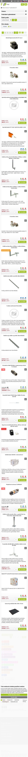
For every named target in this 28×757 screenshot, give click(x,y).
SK (26, 1)
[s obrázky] (22, 33)
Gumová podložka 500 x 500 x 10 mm (14, 603)
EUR (15, 1)
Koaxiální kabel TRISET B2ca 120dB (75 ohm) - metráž (14, 395)
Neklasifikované (14, 701)
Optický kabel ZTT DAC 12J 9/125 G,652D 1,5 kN (14, 127)
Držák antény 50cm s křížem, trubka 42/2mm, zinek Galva (14, 247)
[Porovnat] (25, 42)
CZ (23, 1)
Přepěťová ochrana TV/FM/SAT (14, 484)
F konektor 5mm (14, 216)
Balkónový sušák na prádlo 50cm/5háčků (14, 335)
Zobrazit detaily (25, 700)
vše (10, 26)
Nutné (3, 700)
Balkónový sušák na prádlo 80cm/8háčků (14, 276)
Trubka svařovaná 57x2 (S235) (14, 306)
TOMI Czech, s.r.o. (8, 4)
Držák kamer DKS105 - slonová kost (14, 454)
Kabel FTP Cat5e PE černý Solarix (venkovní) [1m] (14, 573)
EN (20, 1)
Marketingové (5, 701)
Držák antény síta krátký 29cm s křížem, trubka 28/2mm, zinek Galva (14, 157)
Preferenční (9, 700)
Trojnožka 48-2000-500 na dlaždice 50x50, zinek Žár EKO (14, 544)
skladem (5, 26)
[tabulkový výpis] (20, 33)
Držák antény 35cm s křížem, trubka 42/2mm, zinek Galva (14, 187)
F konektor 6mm (14, 67)
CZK (18, 1)
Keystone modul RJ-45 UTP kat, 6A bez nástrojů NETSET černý (14, 425)
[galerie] (25, 33)
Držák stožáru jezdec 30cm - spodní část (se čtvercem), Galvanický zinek (14, 514)
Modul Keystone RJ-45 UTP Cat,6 (14, 37)
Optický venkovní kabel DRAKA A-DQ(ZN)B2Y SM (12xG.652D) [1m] (14, 98)
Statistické (17, 700)
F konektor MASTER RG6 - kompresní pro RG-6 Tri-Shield (14, 366)
